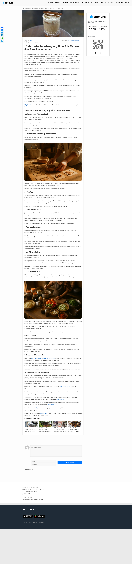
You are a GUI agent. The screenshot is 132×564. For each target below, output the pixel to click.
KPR (82, 2)
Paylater (65, 2)
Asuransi (103, 2)
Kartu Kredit (74, 2)
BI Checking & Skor (54, 2)
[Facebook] (1, 28)
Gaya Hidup (119, 2)
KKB (96, 2)
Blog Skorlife (28, 105)
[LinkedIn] (1, 34)
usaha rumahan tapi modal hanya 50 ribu (43, 358)
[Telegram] (1, 40)
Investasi (111, 2)
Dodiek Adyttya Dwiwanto (73, 40)
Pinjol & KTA (89, 2)
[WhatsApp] (1, 37)
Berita (127, 2)
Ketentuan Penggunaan (38, 522)
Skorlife (31, 40)
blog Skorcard (44, 413)
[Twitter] (1, 31)
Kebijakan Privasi (27, 522)
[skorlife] (8, 3)
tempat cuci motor (65, 386)
